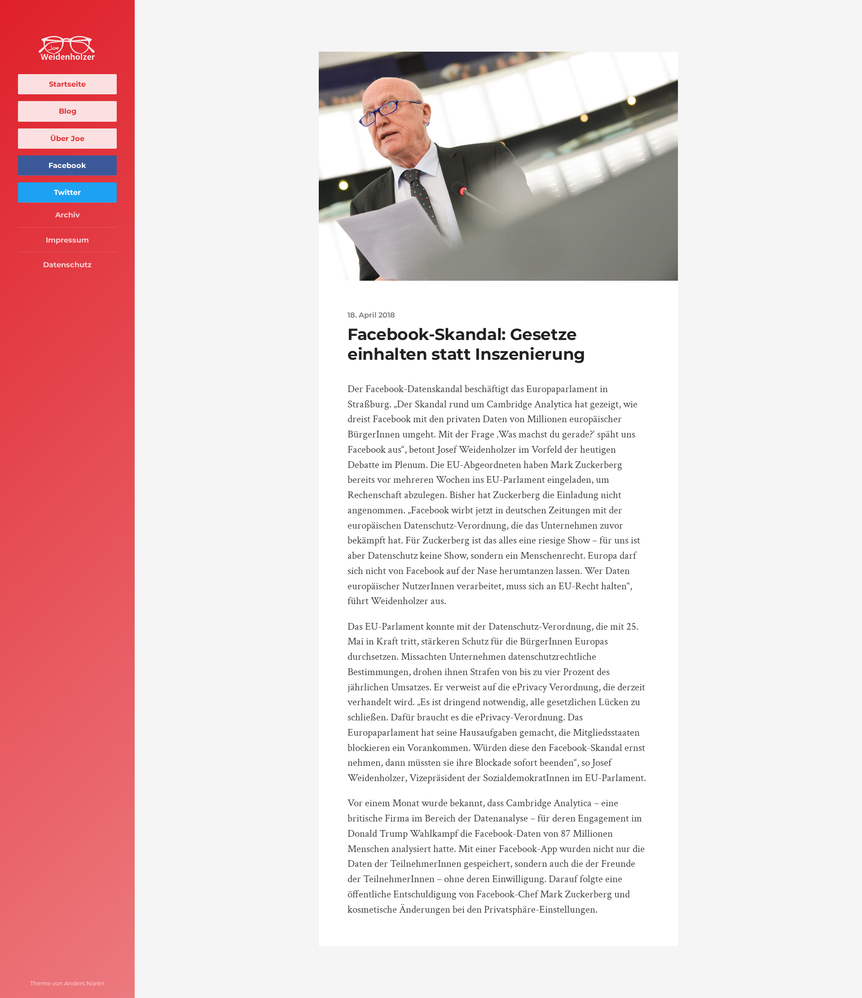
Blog (67, 110)
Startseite (67, 83)
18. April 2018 (371, 314)
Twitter (67, 192)
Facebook (67, 165)
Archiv (67, 214)
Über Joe (67, 138)
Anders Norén (84, 983)
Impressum (67, 239)
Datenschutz (67, 264)
